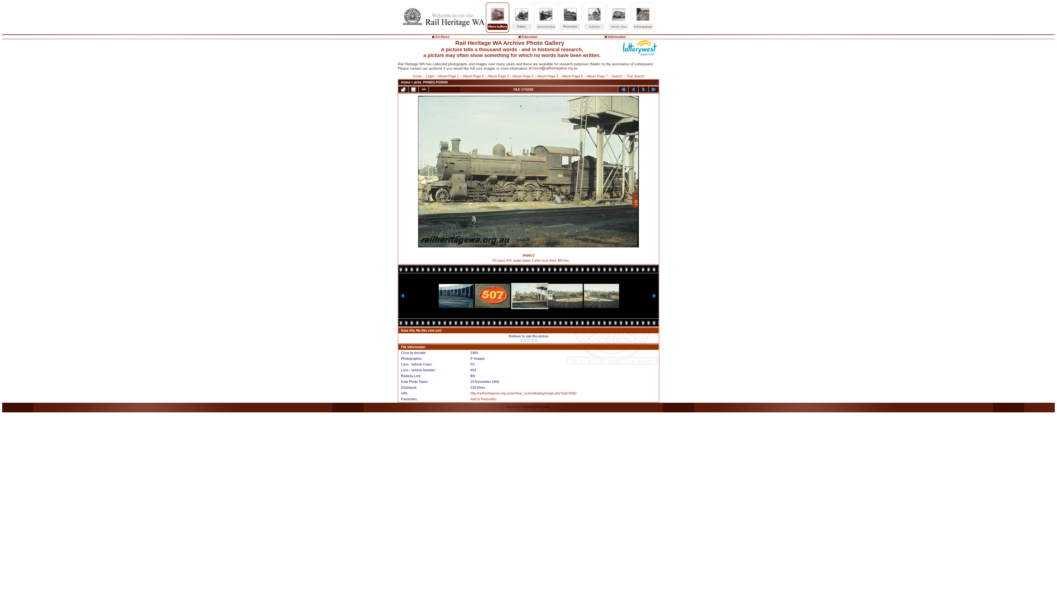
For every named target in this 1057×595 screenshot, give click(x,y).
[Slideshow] (424, 89)
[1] (521, 340)
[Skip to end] (654, 89)
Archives (442, 37)
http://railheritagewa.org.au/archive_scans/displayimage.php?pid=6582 (523, 393)
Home (417, 76)
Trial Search (635, 76)
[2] (525, 340)
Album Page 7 (597, 76)
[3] (528, 340)
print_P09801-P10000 (431, 82)
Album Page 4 (522, 76)
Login (430, 76)
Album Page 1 (448, 76)
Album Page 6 (572, 76)
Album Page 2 (473, 76)
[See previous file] (633, 89)
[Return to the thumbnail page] (403, 89)
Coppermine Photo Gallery (536, 406)
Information (617, 37)
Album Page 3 (498, 76)
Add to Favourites (483, 399)
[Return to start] (623, 89)
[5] (536, 340)
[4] (532, 340)
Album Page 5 (547, 76)
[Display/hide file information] (413, 89)
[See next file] (644, 89)
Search (617, 76)
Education (529, 37)
